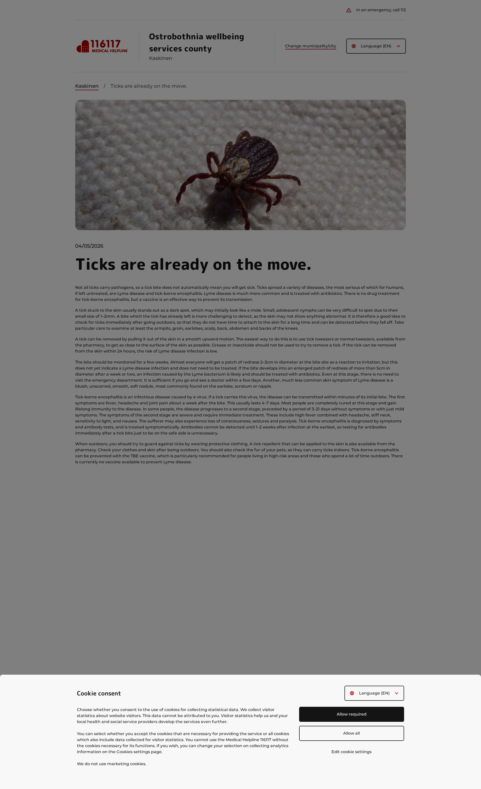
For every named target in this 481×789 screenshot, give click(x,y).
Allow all (351, 733)
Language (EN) (374, 693)
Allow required (352, 714)
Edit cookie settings (351, 751)
